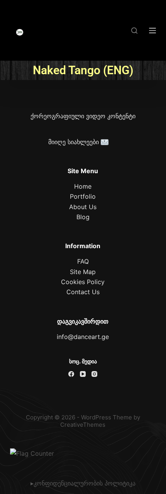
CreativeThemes (82, 424)
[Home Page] (20, 32)
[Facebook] (71, 374)
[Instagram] (94, 374)
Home (82, 186)
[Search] (134, 30)
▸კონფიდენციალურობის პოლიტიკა (83, 483)
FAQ (83, 261)
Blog (83, 217)
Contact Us (83, 292)
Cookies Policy (83, 282)
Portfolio (83, 196)
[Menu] (152, 30)
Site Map (83, 272)
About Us (83, 207)
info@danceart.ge (83, 337)
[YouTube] (83, 374)
